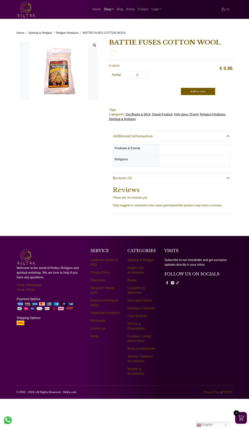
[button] (94, 45)
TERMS (227, 392)
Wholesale (97, 320)
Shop (107, 9)
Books (131, 280)
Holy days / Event (186, 114)
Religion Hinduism (67, 32)
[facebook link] (167, 283)
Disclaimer (97, 280)
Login (155, 9)
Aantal (116, 74)
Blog (120, 9)
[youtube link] (177, 283)
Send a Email (26, 289)
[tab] (171, 136)
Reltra (130, 9)
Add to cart (198, 91)
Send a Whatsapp (29, 285)
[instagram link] (172, 283)
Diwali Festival (162, 114)
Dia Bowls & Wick (138, 114)
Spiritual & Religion (40, 32)
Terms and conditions (105, 312)
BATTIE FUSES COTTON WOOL (104, 32)
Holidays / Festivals (140, 308)
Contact (143, 9)
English (207, 424)
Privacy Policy (100, 272)
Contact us (97, 328)
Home (96, 9)
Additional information (133, 136)
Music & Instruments (141, 348)
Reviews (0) (122, 178)
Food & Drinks (137, 316)
